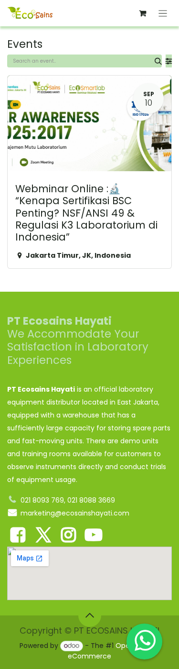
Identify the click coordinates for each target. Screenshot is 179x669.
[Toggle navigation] (163, 13)
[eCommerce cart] (143, 13)
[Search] (158, 61)
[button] (89, 615)
